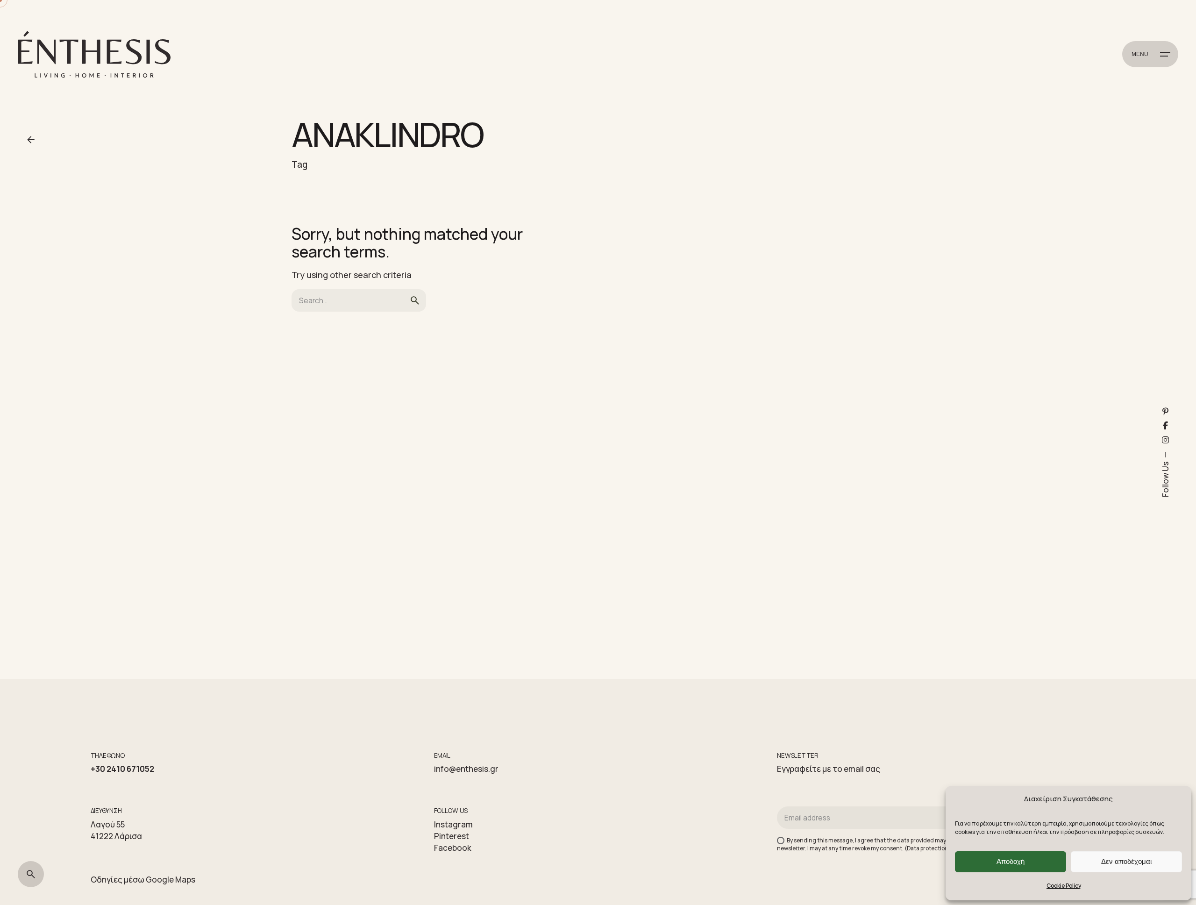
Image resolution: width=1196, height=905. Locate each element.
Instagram (453, 824)
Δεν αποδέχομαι (1126, 861)
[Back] (31, 140)
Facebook (452, 847)
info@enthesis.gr (466, 768)
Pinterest (451, 836)
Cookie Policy (1063, 886)
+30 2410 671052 (122, 768)
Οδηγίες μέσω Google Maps (143, 879)
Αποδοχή (1011, 861)
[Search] (31, 874)
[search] (415, 300)
